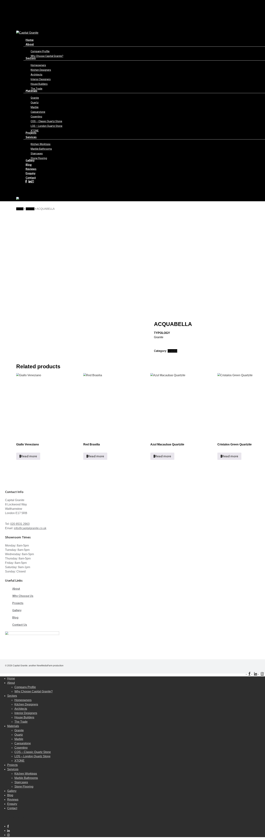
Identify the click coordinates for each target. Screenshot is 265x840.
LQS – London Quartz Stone (32, 756)
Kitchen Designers (26, 704)
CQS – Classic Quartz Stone (32, 752)
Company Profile (25, 687)
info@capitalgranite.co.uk (30, 528)
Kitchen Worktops (25, 773)
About (11, 682)
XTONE (19, 760)
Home (19, 208)
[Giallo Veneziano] (48, 405)
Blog (10, 795)
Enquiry (12, 803)
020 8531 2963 (20, 523)
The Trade (21, 721)
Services (12, 769)
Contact (12, 808)
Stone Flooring (23, 786)
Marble (18, 739)
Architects (20, 708)
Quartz (18, 734)
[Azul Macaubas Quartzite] (182, 405)
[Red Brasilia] (115, 405)
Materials (13, 726)
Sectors (12, 695)
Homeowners (23, 700)
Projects (12, 764)
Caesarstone (22, 743)
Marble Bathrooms (26, 777)
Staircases (21, 782)
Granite (30, 208)
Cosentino (21, 747)
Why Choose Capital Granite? (33, 691)
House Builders (24, 717)
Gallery (11, 790)
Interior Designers (25, 713)
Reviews (12, 799)
